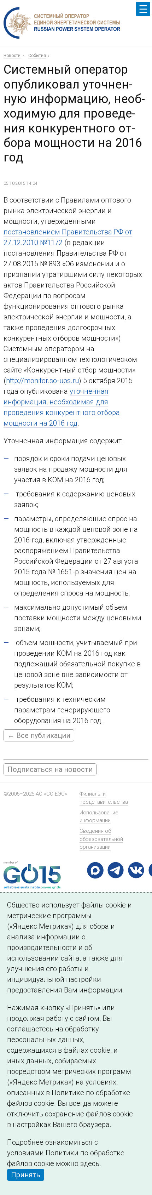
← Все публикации (38, 735)
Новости (12, 55)
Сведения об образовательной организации (101, 839)
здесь (89, 1163)
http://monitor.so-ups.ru (42, 380)
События (37, 55)
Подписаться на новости (50, 769)
